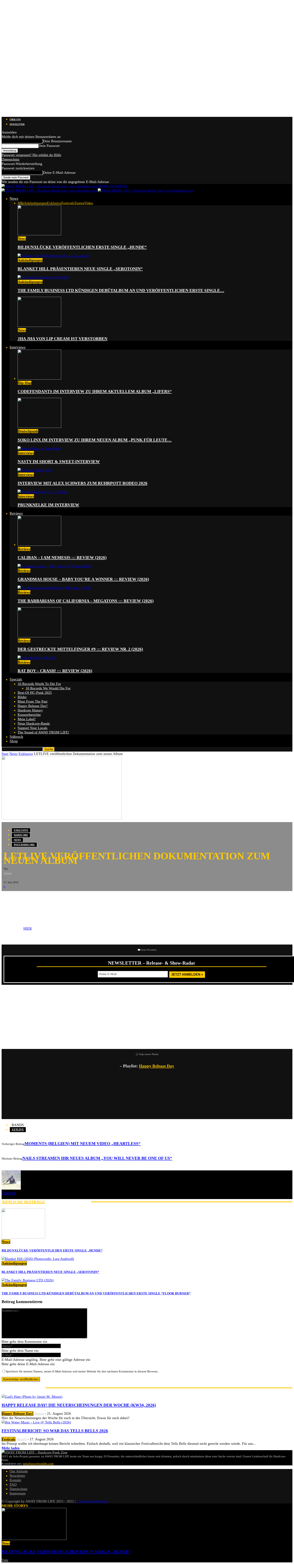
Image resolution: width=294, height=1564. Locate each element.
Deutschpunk (28, 431)
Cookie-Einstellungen (92, 1501)
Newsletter (17, 124)
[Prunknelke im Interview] (43, 492)
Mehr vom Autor (68, 1202)
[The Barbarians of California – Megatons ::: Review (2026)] (54, 588)
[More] (70, 897)
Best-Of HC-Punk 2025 (35, 693)
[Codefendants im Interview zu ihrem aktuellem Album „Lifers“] (39, 378)
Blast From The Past (32, 701)
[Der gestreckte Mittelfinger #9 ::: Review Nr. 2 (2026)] (39, 636)
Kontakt (15, 1480)
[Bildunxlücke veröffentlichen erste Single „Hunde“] (39, 234)
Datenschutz (10, 159)
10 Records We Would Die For (48, 688)
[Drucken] (44, 897)
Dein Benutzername (57, 141)
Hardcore (21, 835)
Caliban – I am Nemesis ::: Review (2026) (62, 557)
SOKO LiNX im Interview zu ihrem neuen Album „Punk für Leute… (95, 439)
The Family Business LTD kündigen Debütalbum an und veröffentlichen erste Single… (121, 290)
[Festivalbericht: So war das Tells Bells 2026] (36, 1422)
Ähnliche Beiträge (23, 1202)
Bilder (22, 697)
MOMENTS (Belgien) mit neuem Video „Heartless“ (83, 1143)
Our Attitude (19, 1471)
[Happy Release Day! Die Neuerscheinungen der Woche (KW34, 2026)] (32, 1397)
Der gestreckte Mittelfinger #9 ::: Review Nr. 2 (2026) (80, 649)
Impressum (18, 1493)
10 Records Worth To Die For (39, 684)
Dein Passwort (49, 146)
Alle (21, 203)
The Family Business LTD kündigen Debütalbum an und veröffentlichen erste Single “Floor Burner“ (96, 1293)
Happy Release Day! (33, 706)
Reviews (16, 513)
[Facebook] (8, 897)
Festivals (67, 203)
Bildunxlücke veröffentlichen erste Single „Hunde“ (82, 247)
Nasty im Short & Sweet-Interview (59, 461)
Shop (14, 741)
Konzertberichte (29, 715)
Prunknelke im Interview (48, 504)
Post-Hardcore (24, 844)
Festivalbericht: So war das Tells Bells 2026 (55, 1430)
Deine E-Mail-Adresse (59, 173)
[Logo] (50, 191)
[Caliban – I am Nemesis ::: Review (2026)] (39, 545)
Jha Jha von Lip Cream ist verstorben (62, 338)
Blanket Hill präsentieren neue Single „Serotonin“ (80, 268)
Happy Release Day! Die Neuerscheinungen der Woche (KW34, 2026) (79, 1405)
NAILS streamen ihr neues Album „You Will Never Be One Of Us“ (97, 1158)
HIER (27, 928)
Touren (79, 203)
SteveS (21, 1439)
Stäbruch (16, 737)
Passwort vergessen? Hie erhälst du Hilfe (31, 155)
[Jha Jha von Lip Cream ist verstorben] (39, 326)
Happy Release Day (156, 1066)
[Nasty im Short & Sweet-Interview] (40, 449)
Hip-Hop (24, 383)
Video (88, 203)
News (14, 198)
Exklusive (54, 203)
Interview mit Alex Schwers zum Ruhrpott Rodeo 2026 (82, 483)
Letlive (18, 1129)
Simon (39, 1413)
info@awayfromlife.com (38, 1463)
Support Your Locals (32, 728)
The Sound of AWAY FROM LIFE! (43, 732)
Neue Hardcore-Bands (34, 723)
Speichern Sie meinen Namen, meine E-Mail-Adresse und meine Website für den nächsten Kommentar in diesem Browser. (82, 1371)
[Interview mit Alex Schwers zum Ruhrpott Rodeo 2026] (35, 470)
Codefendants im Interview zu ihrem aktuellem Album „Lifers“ (95, 391)
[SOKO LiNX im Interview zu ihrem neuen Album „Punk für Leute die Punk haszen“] (39, 427)
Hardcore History (30, 710)
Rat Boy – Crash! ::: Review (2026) (55, 670)
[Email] (20, 897)
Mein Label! (27, 719)
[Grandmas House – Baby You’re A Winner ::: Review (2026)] (55, 566)
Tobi (5, 1560)
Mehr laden (11, 1448)
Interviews (17, 347)
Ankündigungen (35, 203)
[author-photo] (11, 1188)
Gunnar (8, 873)
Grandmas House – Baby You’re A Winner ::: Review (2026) (83, 579)
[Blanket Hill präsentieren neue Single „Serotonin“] (54, 256)
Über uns (15, 119)
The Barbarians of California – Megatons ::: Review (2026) (86, 600)
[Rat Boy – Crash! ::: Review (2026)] (36, 658)
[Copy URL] (56, 897)
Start (5, 754)
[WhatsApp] (32, 897)
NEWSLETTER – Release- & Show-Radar (151, 963)
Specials (16, 679)
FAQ (13, 1484)
